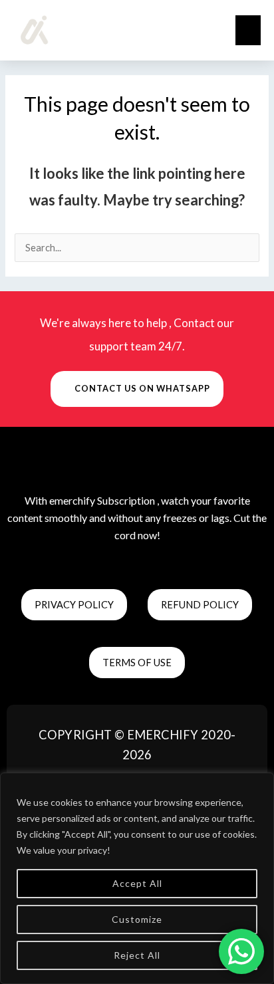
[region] (137, 878)
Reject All (137, 955)
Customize (137, 919)
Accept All (137, 883)
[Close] (260, 784)
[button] (248, 30)
